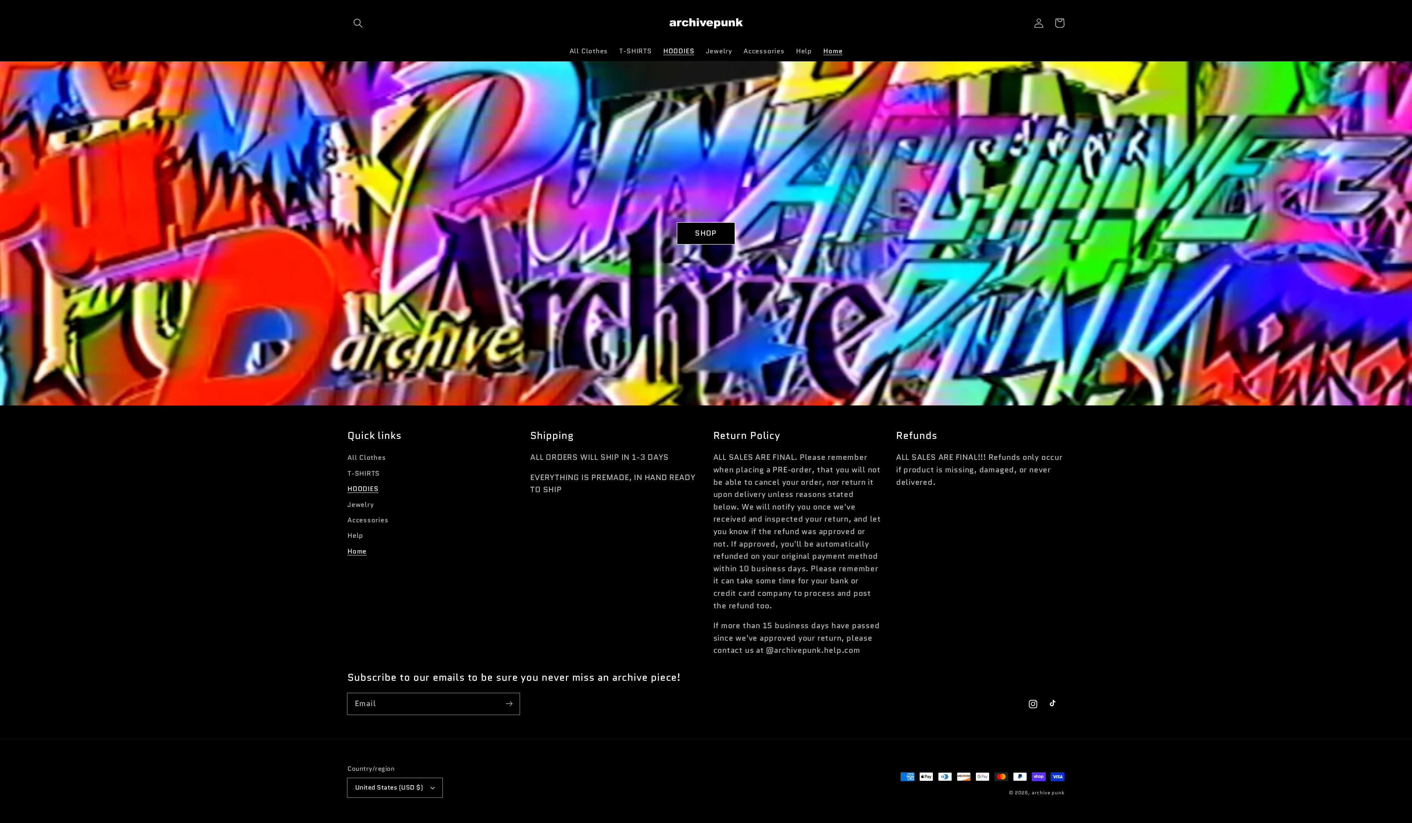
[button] (357, 22)
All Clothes (366, 457)
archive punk (1048, 792)
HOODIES (362, 489)
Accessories (368, 520)
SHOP (706, 233)
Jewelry (360, 504)
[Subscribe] (509, 703)
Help (355, 535)
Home (357, 551)
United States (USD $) (389, 787)
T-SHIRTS (363, 473)
